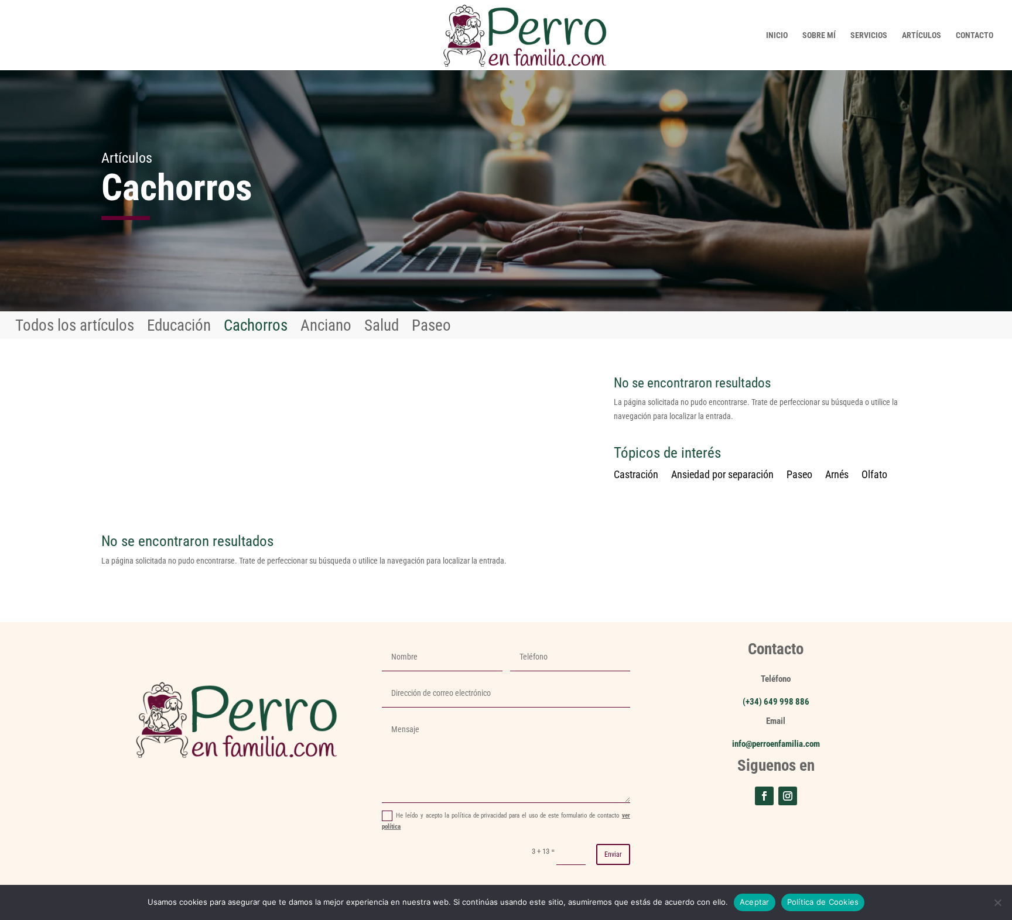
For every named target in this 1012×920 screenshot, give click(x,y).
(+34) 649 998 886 (776, 701)
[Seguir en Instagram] (787, 796)
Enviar (613, 854)
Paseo (431, 327)
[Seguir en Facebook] (764, 796)
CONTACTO (974, 35)
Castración (636, 475)
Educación (179, 327)
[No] (997, 902)
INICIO (777, 35)
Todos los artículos (74, 327)
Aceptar (755, 902)
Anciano (325, 327)
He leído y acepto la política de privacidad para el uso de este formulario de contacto (506, 821)
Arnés (837, 475)
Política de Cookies (823, 902)
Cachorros (256, 327)
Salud (381, 327)
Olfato (874, 475)
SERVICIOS (868, 35)
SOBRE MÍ (819, 35)
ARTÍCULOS (921, 35)
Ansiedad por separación (722, 475)
